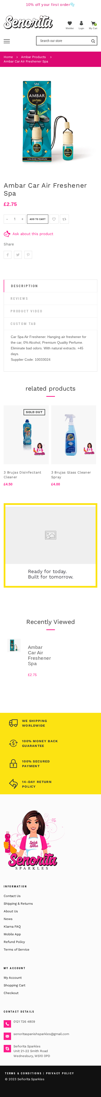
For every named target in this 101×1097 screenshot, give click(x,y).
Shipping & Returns (18, 903)
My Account (13, 977)
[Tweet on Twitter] (18, 255)
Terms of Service (16, 949)
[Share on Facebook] (8, 255)
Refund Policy (14, 942)
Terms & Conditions (23, 1073)
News (8, 919)
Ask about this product (33, 234)
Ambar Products (33, 57)
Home (8, 57)
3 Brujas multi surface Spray (34, 474)
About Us (11, 911)
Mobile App (12, 934)
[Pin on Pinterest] (28, 255)
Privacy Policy (60, 1073)
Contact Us (12, 896)
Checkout (11, 993)
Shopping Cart (14, 985)
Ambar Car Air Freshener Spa (26, 61)
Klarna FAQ (12, 926)
